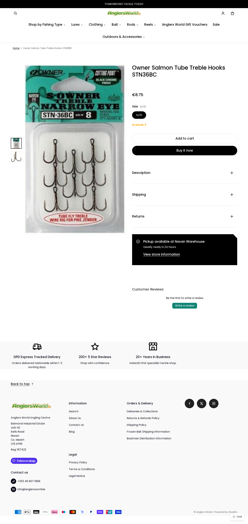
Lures (75, 24)
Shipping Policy (136, 425)
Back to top (20, 384)
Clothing (96, 24)
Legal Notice (77, 476)
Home (16, 48)
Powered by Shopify (225, 512)
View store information (161, 254)
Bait (115, 24)
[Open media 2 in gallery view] (16, 156)
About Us (75, 418)
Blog (72, 432)
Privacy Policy (78, 462)
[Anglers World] (124, 13)
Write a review (184, 306)
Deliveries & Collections (142, 411)
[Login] (223, 13)
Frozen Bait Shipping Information (148, 432)
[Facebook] (189, 403)
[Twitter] (201, 403)
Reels (148, 24)
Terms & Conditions (82, 469)
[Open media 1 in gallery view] (16, 143)
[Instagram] (213, 403)
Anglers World (204, 512)
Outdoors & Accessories (122, 36)
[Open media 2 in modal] (75, 150)
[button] (15, 13)
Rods (131, 24)
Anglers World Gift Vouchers (184, 24)
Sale (216, 24)
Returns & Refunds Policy (143, 418)
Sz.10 (139, 115)
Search (73, 411)
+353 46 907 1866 (29, 481)
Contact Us (76, 425)
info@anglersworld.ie (31, 489)
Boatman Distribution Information (149, 438)
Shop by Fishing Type (45, 24)
